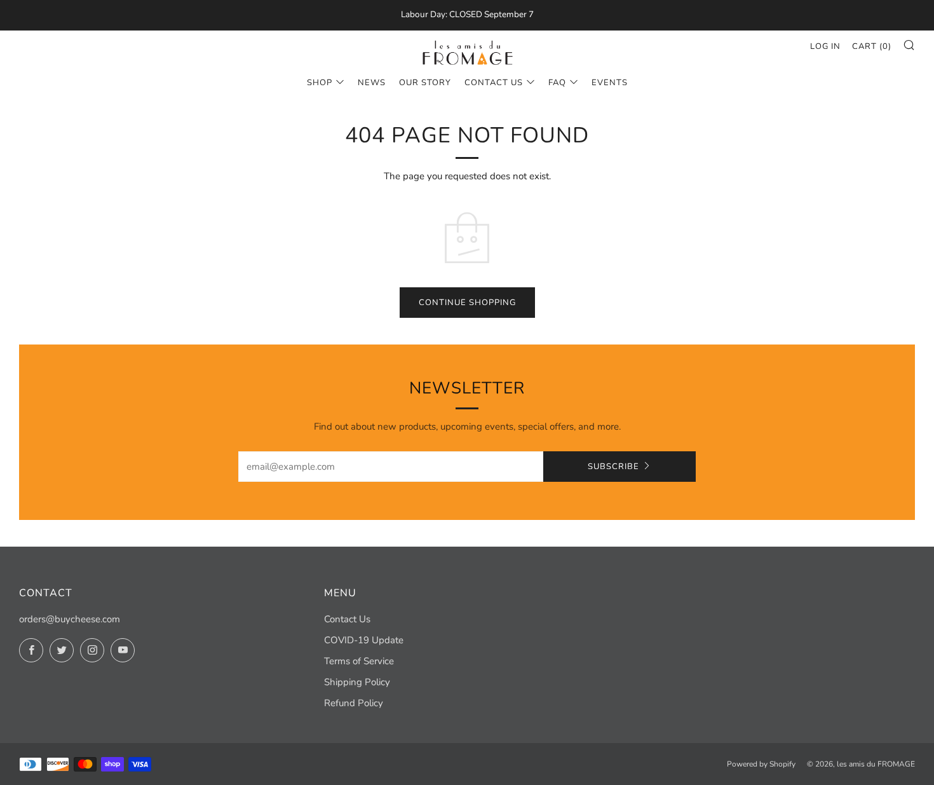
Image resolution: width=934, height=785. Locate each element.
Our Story (425, 82)
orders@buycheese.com (69, 619)
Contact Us (493, 82)
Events (610, 82)
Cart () (871, 46)
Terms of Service (359, 661)
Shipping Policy (357, 682)
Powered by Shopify (761, 764)
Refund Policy (353, 703)
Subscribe (613, 466)
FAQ (557, 82)
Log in (825, 46)
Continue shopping (467, 302)
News (372, 82)
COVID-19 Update (363, 640)
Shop (319, 82)
